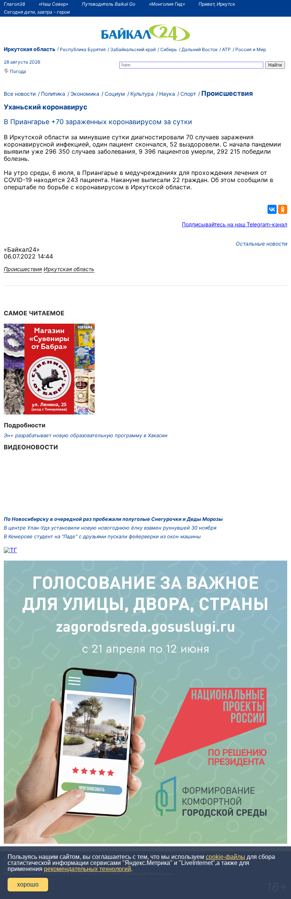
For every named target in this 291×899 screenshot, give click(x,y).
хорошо (28, 884)
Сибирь (168, 49)
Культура (142, 93)
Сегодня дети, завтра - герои (37, 12)
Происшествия (227, 93)
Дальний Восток (199, 49)
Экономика (84, 93)
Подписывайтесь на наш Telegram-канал (234, 224)
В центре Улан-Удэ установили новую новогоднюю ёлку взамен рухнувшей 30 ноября (110, 528)
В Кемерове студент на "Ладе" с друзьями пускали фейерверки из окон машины (102, 536)
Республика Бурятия (83, 49)
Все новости (20, 93)
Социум (115, 93)
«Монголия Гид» (167, 4)
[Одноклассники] (282, 209)
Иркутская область (29, 49)
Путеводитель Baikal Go (108, 4)
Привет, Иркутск (217, 4)
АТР (226, 49)
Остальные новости (261, 243)
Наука (167, 93)
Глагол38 (14, 4)
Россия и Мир (250, 49)
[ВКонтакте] (272, 209)
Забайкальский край (133, 49)
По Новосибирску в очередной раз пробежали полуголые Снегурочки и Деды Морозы (113, 519)
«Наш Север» (53, 4)
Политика (53, 93)
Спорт (188, 93)
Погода (17, 71)
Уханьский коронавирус (46, 107)
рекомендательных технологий (87, 869)
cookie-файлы (225, 857)
